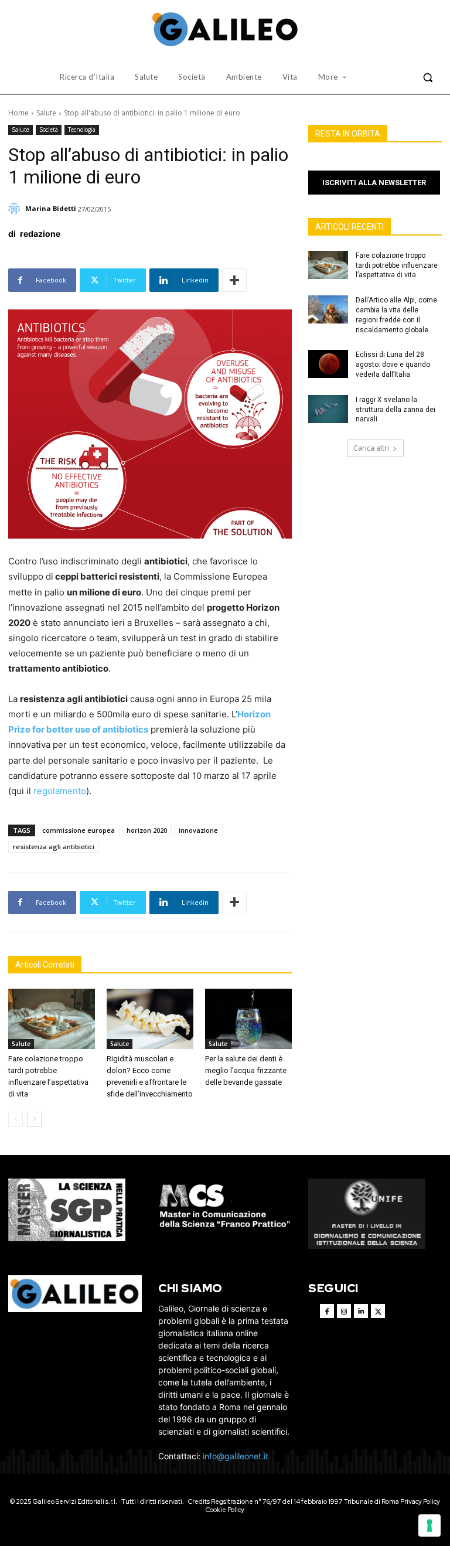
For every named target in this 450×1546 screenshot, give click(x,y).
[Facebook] (327, 1311)
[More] (234, 280)
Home (18, 113)
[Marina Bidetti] (15, 208)
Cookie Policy (225, 1510)
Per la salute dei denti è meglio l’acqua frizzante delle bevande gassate (246, 1070)
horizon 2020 (147, 830)
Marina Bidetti (50, 208)
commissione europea (78, 830)
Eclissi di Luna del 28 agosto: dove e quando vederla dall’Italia (393, 364)
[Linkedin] (361, 1311)
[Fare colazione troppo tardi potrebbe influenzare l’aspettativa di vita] (51, 1019)
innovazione (198, 830)
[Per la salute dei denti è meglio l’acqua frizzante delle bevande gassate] (248, 1019)
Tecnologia (82, 129)
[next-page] (34, 1119)
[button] (427, 77)
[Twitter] (378, 1311)
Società (48, 129)
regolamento (59, 790)
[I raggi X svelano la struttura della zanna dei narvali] (328, 409)
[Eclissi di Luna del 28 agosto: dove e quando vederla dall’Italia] (328, 364)
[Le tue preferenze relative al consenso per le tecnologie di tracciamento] (429, 1525)
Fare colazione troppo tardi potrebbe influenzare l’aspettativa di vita (397, 265)
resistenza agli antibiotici (53, 846)
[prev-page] (15, 1119)
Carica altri (371, 448)
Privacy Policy (420, 1501)
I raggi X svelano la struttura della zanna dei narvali (395, 410)
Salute (46, 113)
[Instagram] (344, 1311)
